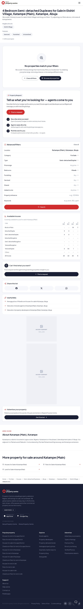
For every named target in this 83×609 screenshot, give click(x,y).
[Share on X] (41, 288)
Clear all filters (31, 78)
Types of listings (70, 539)
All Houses (8, 256)
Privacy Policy (35, 603)
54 (68, 248)
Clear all (76, 144)
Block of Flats (9, 227)
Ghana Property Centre (26, 524)
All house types (9, 39)
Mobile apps (6, 594)
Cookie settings (56, 603)
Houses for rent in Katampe (11, 550)
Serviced (7, 34)
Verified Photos (70, 550)
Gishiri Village (8, 27)
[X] (70, 603)
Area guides (43, 557)
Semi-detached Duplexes (32, 479)
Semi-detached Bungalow (13, 241)
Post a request (16, 112)
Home (4, 479)
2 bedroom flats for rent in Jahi (12, 574)
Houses (18, 479)
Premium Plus (69, 543)
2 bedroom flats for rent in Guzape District (16, 546)
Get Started (40, 417)
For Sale (11, 479)
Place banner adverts (71, 553)
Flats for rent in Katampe (10, 553)
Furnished (16, 34)
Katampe (52, 479)
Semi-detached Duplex (11, 234)
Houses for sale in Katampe (11, 557)
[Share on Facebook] (16, 288)
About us (5, 583)
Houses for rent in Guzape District (13, 536)
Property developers (46, 539)
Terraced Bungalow (10, 245)
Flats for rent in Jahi (8, 567)
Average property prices (47, 546)
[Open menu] (79, 3)
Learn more (8, 510)
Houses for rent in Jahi (9, 563)
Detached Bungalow (11, 238)
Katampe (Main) (62, 479)
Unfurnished (27, 34)
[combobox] (46, 150)
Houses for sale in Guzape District (13, 543)
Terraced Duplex (9, 248)
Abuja (44, 479)
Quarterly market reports (47, 550)
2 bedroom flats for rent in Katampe (14, 560)
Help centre (6, 587)
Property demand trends (47, 543)
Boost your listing (71, 546)
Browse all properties (51, 78)
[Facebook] (65, 603)
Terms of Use (45, 603)
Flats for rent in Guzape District (12, 539)
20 (64, 256)
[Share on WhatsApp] (67, 288)
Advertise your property (73, 536)
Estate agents (43, 536)
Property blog (44, 553)
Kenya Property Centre (9, 524)
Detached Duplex (10, 231)
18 (73, 227)
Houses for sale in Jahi (9, 570)
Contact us (6, 590)
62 (68, 256)
